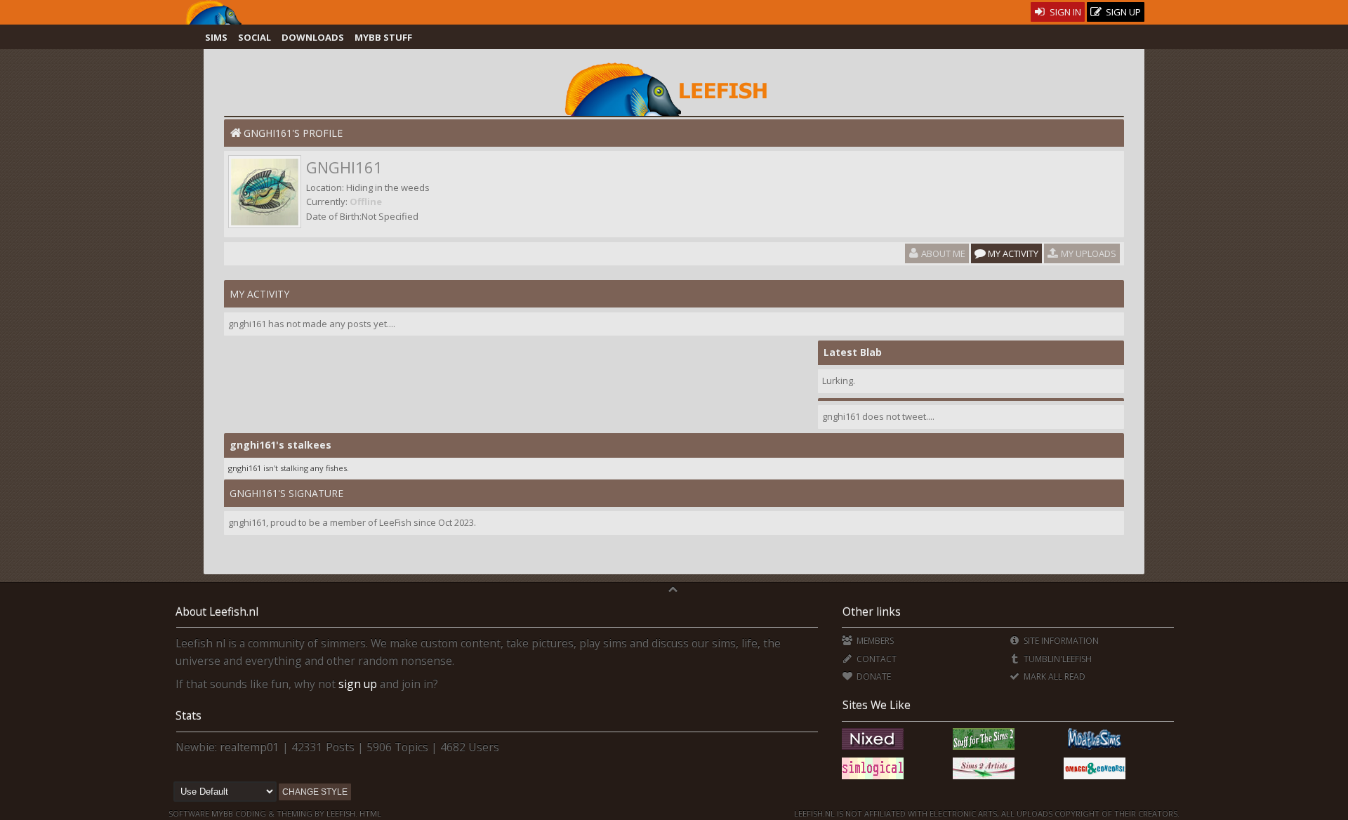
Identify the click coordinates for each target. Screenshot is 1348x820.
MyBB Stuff (383, 37)
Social (254, 37)
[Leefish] (674, 88)
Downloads (313, 37)
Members (873, 641)
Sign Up (1122, 12)
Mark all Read (1053, 676)
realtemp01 (249, 747)
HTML (369, 813)
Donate (872, 676)
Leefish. (341, 813)
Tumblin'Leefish (1057, 659)
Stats (188, 715)
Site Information (1060, 641)
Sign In (1064, 12)
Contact (875, 659)
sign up (357, 684)
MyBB (222, 813)
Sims (216, 37)
